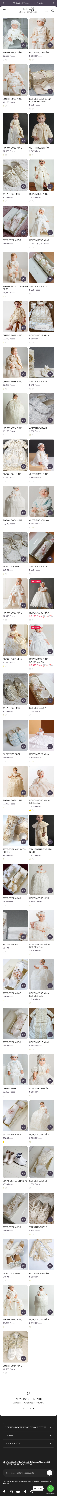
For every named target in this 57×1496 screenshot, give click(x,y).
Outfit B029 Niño (12, 335)
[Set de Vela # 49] (15, 879)
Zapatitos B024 (38, 428)
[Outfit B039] (15, 1069)
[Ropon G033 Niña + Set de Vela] (41, 974)
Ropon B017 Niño (38, 194)
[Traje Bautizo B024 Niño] (41, 830)
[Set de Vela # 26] (41, 362)
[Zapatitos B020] (15, 175)
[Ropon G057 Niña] (41, 1115)
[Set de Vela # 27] (15, 925)
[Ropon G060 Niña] (41, 879)
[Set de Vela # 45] (41, 547)
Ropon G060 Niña (39, 898)
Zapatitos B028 (38, 1227)
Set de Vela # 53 (12, 240)
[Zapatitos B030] (15, 547)
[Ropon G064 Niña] (41, 1300)
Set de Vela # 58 (12, 1042)
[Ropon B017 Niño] (41, 175)
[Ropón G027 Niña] (41, 735)
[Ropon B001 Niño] (15, 33)
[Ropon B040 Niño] (15, 1300)
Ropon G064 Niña (39, 1319)
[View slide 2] (26, 1408)
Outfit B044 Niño (12, 1366)
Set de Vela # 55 (38, 1181)
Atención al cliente (29, 1399)
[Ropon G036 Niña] (41, 593)
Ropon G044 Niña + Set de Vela (40, 945)
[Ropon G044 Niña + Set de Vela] (41, 925)
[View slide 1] (23, 1408)
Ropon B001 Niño (12, 52)
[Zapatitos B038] (15, 1254)
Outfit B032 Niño (39, 52)
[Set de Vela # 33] (15, 1208)
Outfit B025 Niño (39, 148)
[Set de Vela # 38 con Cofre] (15, 830)
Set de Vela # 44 (38, 708)
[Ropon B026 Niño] (41, 1023)
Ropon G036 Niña (39, 613)
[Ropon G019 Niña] (15, 640)
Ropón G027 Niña (39, 754)
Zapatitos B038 (11, 1273)
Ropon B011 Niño (12, 474)
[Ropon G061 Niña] (41, 1069)
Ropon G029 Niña (39, 335)
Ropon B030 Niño (39, 240)
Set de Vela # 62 (12, 1134)
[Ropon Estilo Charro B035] (15, 267)
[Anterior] (4, 3)
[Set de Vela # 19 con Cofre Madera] (41, 79)
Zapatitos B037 (11, 754)
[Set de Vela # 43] (41, 267)
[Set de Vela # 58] (15, 1023)
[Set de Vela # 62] (15, 1115)
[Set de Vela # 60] (15, 974)
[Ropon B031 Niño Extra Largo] (41, 640)
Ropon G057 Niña (39, 1134)
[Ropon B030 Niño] (41, 221)
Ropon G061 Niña (39, 1088)
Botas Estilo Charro (15, 1181)
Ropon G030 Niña (12, 800)
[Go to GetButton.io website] (50, 1493)
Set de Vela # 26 (38, 381)
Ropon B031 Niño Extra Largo (38, 660)
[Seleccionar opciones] (23, 45)
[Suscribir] (49, 1473)
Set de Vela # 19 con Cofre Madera (40, 100)
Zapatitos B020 (11, 194)
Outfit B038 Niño (12, 381)
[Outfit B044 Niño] (15, 1347)
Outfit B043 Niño (39, 1273)
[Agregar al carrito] (23, 232)
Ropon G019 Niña (12, 659)
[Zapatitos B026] (15, 689)
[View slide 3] (30, 1408)
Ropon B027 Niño (12, 613)
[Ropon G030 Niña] (15, 781)
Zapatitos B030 (11, 566)
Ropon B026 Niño (39, 1042)
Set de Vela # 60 (12, 993)
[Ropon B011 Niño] (15, 455)
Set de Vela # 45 (38, 566)
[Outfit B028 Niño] (15, 79)
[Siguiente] (53, 3)
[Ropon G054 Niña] (15, 501)
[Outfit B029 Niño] (15, 316)
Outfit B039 (9, 1088)
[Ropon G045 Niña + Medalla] (41, 781)
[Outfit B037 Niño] (41, 501)
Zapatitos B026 (11, 708)
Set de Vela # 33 (12, 1227)
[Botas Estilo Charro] (15, 1162)
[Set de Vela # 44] (41, 689)
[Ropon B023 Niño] (15, 128)
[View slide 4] (33, 1408)
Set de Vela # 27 (12, 944)
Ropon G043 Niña (12, 428)
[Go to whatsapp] (50, 1488)
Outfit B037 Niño (39, 520)
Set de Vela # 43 (38, 286)
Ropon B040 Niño (12, 1319)
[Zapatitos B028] (41, 1208)
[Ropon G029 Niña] (41, 316)
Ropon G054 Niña (12, 520)
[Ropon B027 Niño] (15, 593)
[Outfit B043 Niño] (41, 1254)
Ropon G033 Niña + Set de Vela (40, 994)
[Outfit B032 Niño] (41, 33)
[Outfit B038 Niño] (15, 362)
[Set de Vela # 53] (15, 221)
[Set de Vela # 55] (41, 1162)
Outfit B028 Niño (12, 99)
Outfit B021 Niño (38, 474)
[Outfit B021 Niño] (41, 455)
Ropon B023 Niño (12, 148)
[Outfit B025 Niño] (41, 128)
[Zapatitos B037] (15, 735)
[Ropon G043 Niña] (15, 408)
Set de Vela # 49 (12, 898)
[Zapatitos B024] (41, 408)
